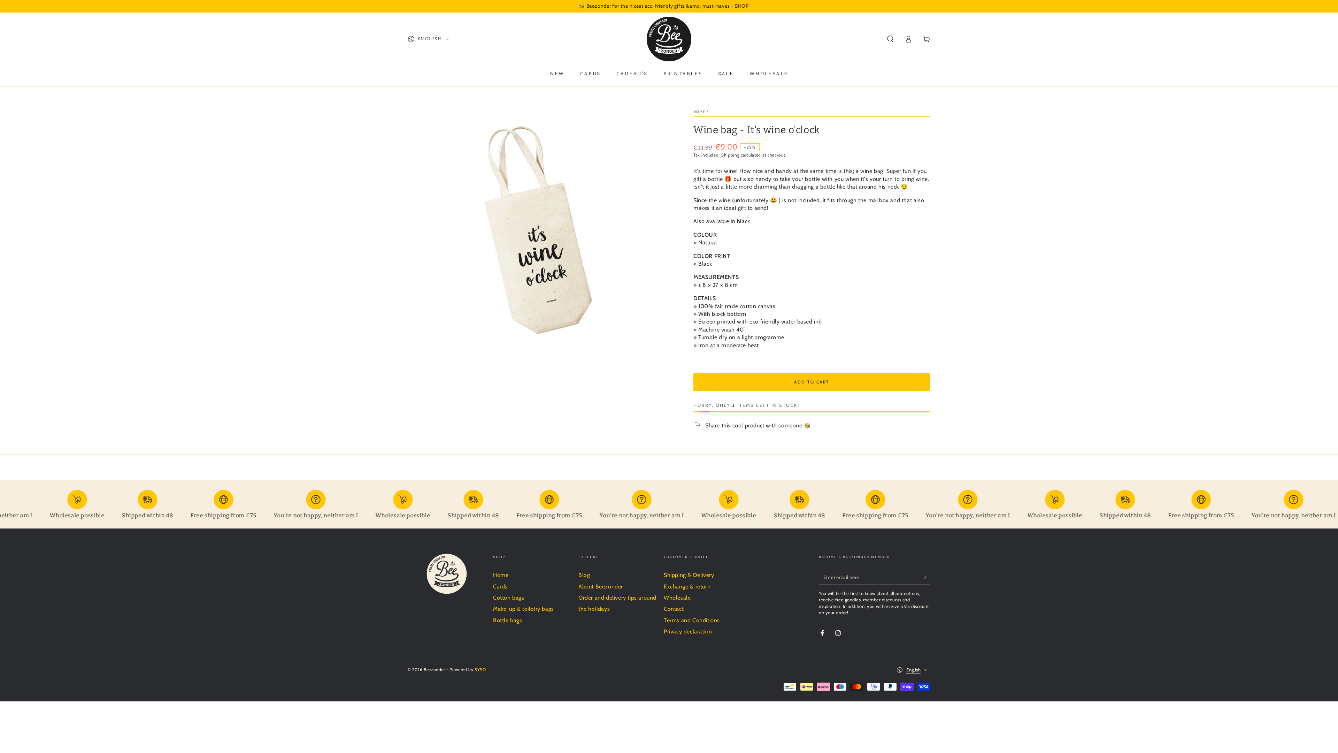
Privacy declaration (688, 631)
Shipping (730, 155)
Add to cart (811, 382)
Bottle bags (507, 620)
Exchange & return (687, 586)
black (743, 221)
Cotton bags (508, 597)
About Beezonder (600, 586)
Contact (674, 609)
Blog (584, 575)
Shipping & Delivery (689, 575)
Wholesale (677, 597)
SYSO (480, 669)
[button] (890, 39)
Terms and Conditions (692, 620)
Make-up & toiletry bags (523, 609)
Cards (500, 586)
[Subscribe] (926, 577)
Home (699, 111)
